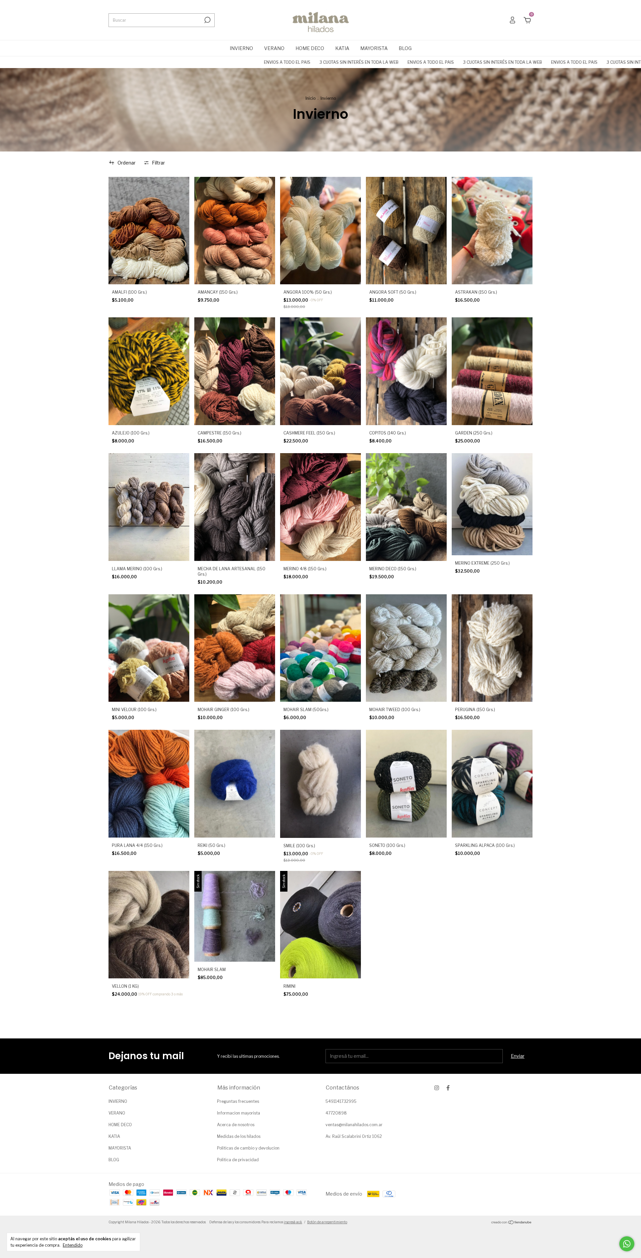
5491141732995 (341, 1101)
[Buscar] (207, 20)
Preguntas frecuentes (238, 1101)
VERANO (274, 48)
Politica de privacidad (238, 1159)
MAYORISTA (374, 48)
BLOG (405, 48)
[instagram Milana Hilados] (436, 1087)
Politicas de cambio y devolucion (248, 1148)
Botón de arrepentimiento (327, 1222)
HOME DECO (309, 48)
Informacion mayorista (238, 1113)
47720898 (336, 1113)
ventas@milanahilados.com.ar (354, 1124)
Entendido (72, 1245)
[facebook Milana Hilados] (448, 1087)
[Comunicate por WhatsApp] (626, 1243)
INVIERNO (241, 48)
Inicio (310, 98)
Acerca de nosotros (235, 1124)
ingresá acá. (293, 1222)
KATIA (342, 48)
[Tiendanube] (511, 1223)
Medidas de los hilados (238, 1136)
